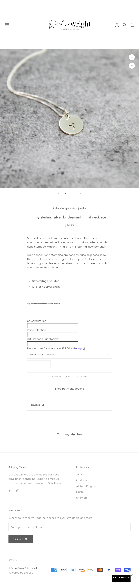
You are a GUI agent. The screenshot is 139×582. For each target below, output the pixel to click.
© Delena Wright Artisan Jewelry (23, 568)
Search (80, 474)
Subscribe (20, 538)
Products (81, 480)
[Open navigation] (7, 24)
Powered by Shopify (20, 572)
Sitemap (81, 497)
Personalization (36, 330)
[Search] (124, 24)
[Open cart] (132, 25)
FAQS (79, 492)
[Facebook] (9, 491)
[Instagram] (17, 491)
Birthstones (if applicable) (43, 339)
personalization (36, 321)
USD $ (11, 560)
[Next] (80, 193)
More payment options (69, 388)
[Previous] (58, 193)
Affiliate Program (86, 486)
